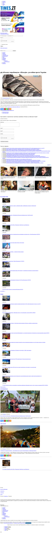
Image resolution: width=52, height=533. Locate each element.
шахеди (12, 110)
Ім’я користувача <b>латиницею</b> (6, 35)
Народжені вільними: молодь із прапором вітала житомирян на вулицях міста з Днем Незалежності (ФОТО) (21, 234)
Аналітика (4, 54)
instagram (4, 2)
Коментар (2, 122)
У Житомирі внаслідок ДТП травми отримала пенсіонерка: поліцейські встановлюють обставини (23, 160)
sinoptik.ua (6, 496)
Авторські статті (5, 55)
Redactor (4, 414)
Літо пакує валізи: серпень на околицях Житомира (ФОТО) (12, 289)
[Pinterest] (5, 109)
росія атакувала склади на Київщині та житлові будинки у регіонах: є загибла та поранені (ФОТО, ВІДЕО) (24, 162)
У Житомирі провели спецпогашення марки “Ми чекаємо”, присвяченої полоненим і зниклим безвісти (20, 270)
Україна (10, 110)
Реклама (3, 62)
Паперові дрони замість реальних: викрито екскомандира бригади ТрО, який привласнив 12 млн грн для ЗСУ (25, 148)
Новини (3, 53)
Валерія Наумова (6, 98)
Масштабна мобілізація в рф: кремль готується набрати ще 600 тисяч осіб (19, 159)
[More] (10, 109)
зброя (5, 110)
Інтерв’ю (6, 60)
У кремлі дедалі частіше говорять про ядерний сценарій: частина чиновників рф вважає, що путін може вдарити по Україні (27, 152)
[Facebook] (1, 109)
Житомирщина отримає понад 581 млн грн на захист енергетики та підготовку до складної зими (23, 155)
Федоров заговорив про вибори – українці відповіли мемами (13, 251)
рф (8, 110)
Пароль (1, 37)
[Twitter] (3, 109)
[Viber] (8, 109)
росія (7, 110)
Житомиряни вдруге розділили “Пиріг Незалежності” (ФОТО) (13, 261)
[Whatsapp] (7, 109)
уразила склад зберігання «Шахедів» (13, 106)
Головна (3, 52)
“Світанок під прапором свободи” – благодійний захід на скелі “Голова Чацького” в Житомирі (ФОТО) (18, 450)
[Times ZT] (26, 8)
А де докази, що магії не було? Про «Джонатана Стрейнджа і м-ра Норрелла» (15, 224)
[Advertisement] (26, 68)
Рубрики (3, 59)
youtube (5, 529)
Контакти (4, 63)
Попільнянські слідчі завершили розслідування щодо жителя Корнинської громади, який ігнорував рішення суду (25, 156)
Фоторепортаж (5, 56)
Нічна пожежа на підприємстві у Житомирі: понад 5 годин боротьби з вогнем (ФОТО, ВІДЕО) (22, 149)
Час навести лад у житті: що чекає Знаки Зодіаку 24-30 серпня (13, 242)
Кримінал (4, 58)
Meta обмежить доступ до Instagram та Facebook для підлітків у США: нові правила (20, 153)
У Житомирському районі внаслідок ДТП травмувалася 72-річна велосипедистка (20, 154)
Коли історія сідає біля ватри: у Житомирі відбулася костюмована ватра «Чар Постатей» (17, 215)
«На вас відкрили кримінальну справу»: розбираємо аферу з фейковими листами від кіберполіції (19, 205)
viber (3, 4)
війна (3, 110)
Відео (3, 57)
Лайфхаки (4, 513)
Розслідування (6, 61)
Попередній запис (5, 112)
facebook (3, 1)
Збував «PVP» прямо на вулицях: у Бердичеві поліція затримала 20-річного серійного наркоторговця (19, 323)
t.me (3, 3)
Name (1, 128)
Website (1, 133)
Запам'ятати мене (4, 44)
